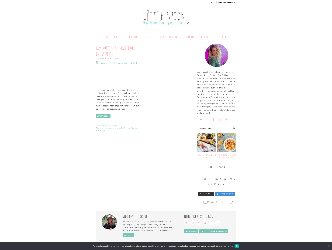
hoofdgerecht (110, 128)
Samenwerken (191, 231)
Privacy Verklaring (218, 231)
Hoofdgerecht (107, 126)
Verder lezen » (103, 116)
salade (105, 130)
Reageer (117, 58)
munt (135, 128)
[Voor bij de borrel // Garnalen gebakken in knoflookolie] (226, 142)
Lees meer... (128, 235)
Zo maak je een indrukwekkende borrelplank (207, 156)
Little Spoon (166, 17)
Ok (237, 246)
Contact (204, 231)
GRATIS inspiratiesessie (226, 2)
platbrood (99, 130)
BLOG (213, 2)
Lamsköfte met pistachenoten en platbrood (116, 51)
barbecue (102, 128)
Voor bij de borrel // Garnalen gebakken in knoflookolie (226, 156)
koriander (117, 128)
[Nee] (328, 246)
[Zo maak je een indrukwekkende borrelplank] (206, 142)
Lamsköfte (124, 128)
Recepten (114, 126)
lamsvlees (130, 128)
